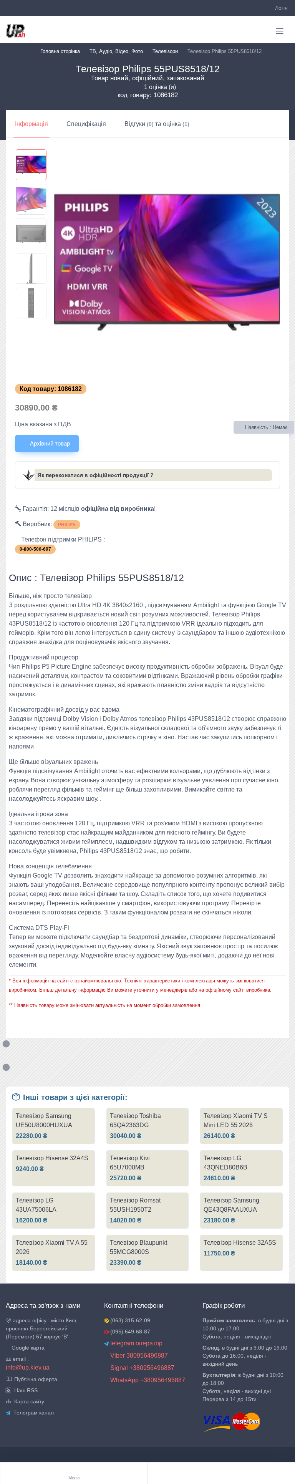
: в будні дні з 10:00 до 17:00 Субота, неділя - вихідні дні (245, 1328)
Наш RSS (24, 1390)
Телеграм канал (32, 1412)
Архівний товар (49, 443)
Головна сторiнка (60, 51)
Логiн (281, 8)
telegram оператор (135, 1343)
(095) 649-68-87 (129, 1331)
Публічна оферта (34, 1379)
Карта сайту (27, 1401)
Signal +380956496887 (141, 1368)
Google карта (27, 1348)
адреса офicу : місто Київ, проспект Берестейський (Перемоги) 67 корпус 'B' (42, 1328)
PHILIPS (67, 524)
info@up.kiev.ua (28, 1367)
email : (20, 1359)
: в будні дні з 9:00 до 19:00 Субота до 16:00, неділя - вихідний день (244, 1356)
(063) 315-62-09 (129, 1320)
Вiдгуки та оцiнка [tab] (156, 124)
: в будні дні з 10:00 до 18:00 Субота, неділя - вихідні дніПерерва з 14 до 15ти (242, 1387)
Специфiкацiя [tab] (86, 124)
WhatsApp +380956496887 (147, 1380)
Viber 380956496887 (138, 1355)
